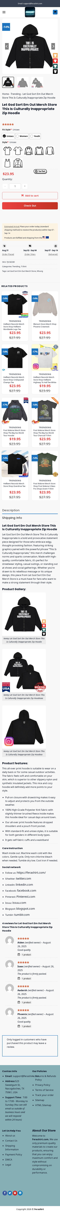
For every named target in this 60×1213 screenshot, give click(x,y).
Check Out (30, 205)
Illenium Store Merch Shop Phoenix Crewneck (44, 325)
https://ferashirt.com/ (31, 873)
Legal (8, 1164)
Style (5, 142)
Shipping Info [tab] (12, 518)
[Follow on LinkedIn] (20, 1193)
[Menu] (4, 12)
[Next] (53, 46)
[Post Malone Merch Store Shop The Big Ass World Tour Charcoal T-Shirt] (45, 410)
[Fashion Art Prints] (30, 12)
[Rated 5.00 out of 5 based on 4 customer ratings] (30, 124)
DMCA (8, 1159)
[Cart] (55, 12)
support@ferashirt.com (26, 1076)
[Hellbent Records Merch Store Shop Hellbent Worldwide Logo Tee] (15, 304)
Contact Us (11, 1140)
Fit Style (7, 129)
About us (10, 1135)
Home (5, 94)
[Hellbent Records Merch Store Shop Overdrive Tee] (15, 463)
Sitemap (39, 1100)
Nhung (40, 271)
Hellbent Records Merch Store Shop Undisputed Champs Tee (13, 380)
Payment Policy (13, 1154)
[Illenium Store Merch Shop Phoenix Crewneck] (45, 304)
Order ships (30, 254)
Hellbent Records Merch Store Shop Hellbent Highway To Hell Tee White (44, 380)
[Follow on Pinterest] (15, 1193)
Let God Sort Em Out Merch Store (21, 271)
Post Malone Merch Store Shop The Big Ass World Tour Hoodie (14, 433)
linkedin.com (24, 885)
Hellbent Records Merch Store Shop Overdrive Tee (14, 484)
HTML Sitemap (43, 1105)
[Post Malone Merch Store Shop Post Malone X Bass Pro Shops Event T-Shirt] (45, 463)
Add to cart (32, 195)
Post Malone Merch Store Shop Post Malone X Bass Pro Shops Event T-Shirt (44, 486)
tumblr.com (22, 915)
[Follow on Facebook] (4, 1193)
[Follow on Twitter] (10, 1193)
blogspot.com (25, 909)
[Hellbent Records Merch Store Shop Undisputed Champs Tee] (15, 357)
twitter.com (23, 878)
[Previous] (7, 46)
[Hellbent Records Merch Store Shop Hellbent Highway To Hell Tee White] (45, 357)
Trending (16, 94)
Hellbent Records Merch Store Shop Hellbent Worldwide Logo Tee (13, 327)
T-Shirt (24, 266)
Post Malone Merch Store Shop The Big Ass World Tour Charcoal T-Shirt (44, 433)
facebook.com (26, 890)
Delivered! (53, 254)
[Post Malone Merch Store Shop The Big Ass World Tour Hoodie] (15, 410)
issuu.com (19, 903)
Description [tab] (11, 510)
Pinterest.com (25, 897)
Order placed (8, 254)
